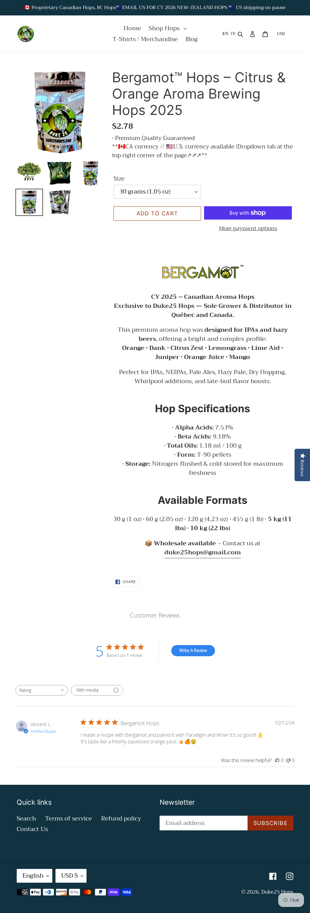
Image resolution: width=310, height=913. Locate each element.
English (33, 875)
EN (225, 34)
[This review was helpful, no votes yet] (277, 760)
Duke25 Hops (277, 892)
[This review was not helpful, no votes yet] (288, 760)
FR (233, 34)
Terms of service (68, 818)
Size (119, 178)
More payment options (248, 228)
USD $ (69, 875)
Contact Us (32, 829)
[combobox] (41, 690)
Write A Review (193, 650)
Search (26, 818)
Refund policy (121, 818)
